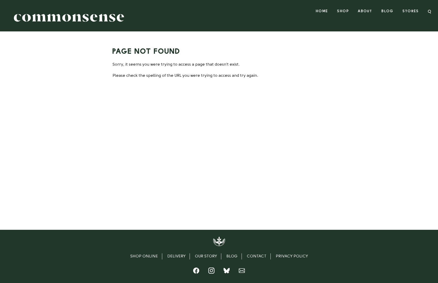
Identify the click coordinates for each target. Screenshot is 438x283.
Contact (256, 256)
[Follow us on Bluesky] (227, 272)
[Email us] (242, 272)
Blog (387, 11)
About (365, 11)
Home (322, 11)
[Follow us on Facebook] (196, 272)
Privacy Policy (292, 256)
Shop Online (144, 256)
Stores (411, 11)
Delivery (176, 256)
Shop (343, 11)
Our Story (206, 256)
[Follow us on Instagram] (211, 272)
